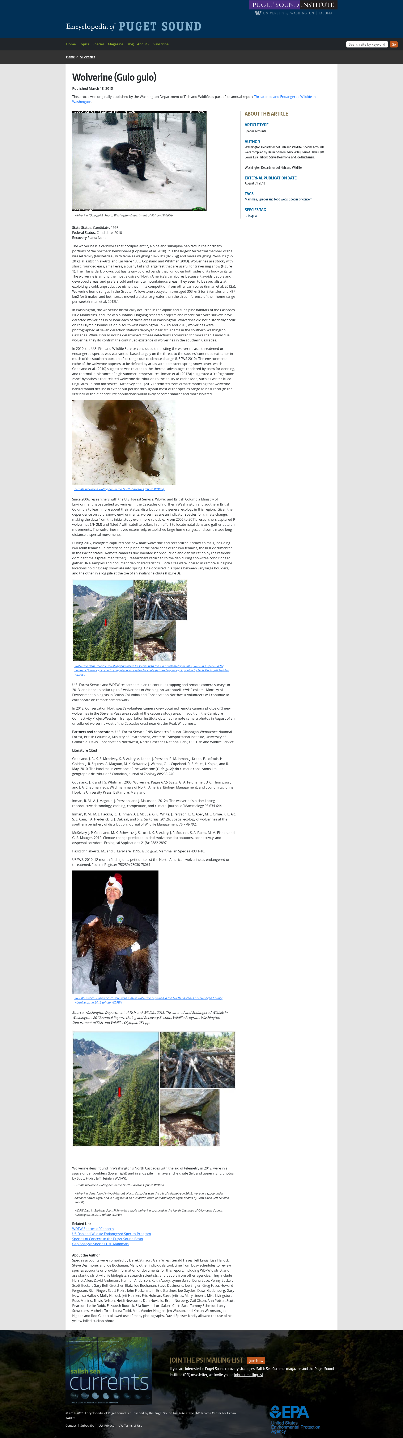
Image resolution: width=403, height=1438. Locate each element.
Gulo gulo (251, 216)
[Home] (135, 26)
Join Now (256, 1360)
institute (317, 4)
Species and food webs (273, 199)
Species (99, 44)
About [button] (142, 44)
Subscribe (161, 44)
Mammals (251, 199)
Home (71, 44)
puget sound (276, 4)
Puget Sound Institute (169, 1413)
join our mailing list (248, 1374)
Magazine (115, 44)
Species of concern (300, 199)
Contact (70, 1425)
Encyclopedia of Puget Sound (105, 1413)
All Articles (87, 57)
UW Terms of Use (130, 1425)
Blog (130, 44)
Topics (84, 44)
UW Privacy (106, 1425)
